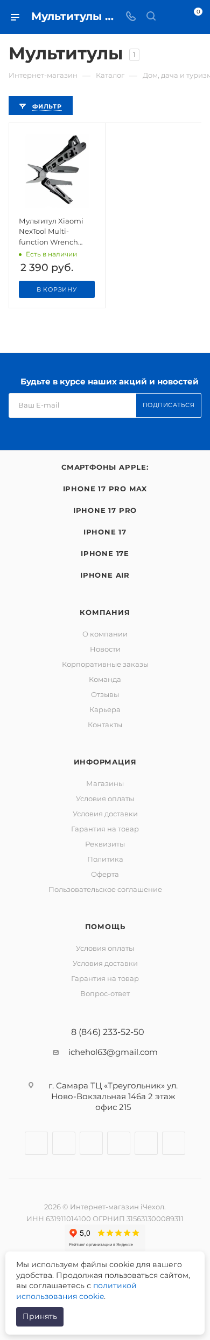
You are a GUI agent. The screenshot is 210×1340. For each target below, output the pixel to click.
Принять (40, 1316)
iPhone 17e (105, 553)
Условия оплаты (105, 798)
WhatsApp (146, 1143)
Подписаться (169, 405)
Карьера (105, 709)
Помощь (105, 926)
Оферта (105, 874)
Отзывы (105, 694)
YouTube (118, 1143)
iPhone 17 (105, 531)
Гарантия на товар (105, 828)
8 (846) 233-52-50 (107, 1032)
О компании (105, 634)
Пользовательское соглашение (105, 889)
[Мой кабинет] (171, 17)
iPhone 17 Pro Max (105, 488)
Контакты (105, 724)
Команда (105, 679)
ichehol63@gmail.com (113, 1052)
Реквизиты (105, 844)
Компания (105, 612)
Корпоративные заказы (105, 664)
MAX (173, 1143)
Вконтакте (36, 1143)
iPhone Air (105, 575)
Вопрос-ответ (105, 993)
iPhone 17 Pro (105, 510)
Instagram (63, 1143)
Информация (105, 761)
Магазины (105, 783)
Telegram (91, 1143)
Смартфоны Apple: (105, 467)
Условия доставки (105, 813)
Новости (105, 649)
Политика (105, 859)
